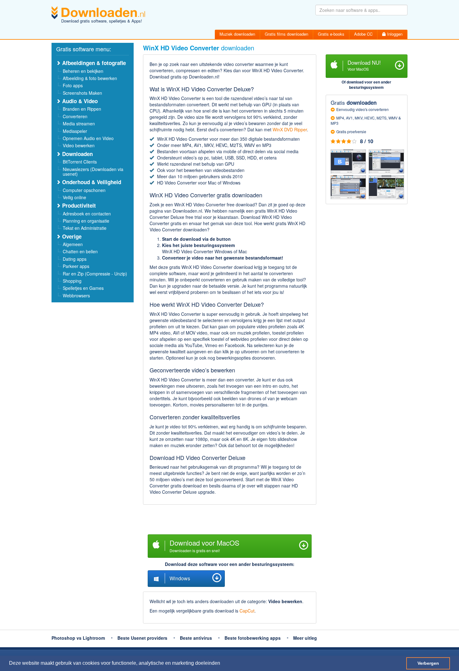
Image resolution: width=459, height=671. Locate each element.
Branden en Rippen (82, 109)
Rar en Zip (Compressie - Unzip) (95, 273)
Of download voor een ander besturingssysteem (366, 84)
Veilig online (74, 197)
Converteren (75, 116)
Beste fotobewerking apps (253, 638)
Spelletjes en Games (83, 288)
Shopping (72, 281)
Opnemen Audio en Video (88, 138)
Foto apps (73, 85)
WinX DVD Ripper (290, 129)
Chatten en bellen (80, 251)
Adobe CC (363, 34)
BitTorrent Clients (80, 162)
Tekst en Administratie (84, 228)
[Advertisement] (229, 520)
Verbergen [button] (428, 663)
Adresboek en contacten (87, 213)
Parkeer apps (76, 266)
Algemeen (73, 244)
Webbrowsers (76, 295)
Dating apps (74, 259)
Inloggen (394, 34)
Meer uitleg (305, 638)
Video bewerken (79, 145)
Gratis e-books (331, 34)
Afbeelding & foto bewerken (90, 78)
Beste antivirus (196, 638)
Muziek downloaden (237, 34)
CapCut (246, 611)
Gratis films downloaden (286, 34)
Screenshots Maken (82, 93)
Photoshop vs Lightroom (78, 638)
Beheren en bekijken (83, 71)
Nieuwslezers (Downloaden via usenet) (93, 171)
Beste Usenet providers (142, 638)
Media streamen (79, 123)
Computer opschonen (84, 190)
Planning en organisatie (86, 221)
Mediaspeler (75, 131)
